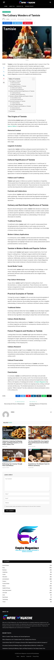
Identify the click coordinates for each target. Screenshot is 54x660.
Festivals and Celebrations (18, 89)
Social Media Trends (16, 97)
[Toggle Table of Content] (32, 79)
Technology (5, 599)
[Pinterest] (3, 78)
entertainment (5, 579)
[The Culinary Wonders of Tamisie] (27, 42)
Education (4, 576)
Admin (8, 19)
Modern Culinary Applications (18, 94)
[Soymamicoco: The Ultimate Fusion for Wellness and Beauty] (40, 455)
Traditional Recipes (16, 92)
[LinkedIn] (3, 75)
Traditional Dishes (16, 102)
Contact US (20, 6)
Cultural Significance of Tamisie (17, 86)
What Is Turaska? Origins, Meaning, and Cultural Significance (16, 636)
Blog (3, 567)
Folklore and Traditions (17, 87)
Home (5, 6)
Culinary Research (16, 107)
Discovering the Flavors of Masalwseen (14, 403)
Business (4, 570)
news (3, 594)
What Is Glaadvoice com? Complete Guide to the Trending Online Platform (19, 639)
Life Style (4, 592)
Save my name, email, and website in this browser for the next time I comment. (23, 506)
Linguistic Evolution (16, 84)
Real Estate (5, 597)
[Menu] (4, 2)
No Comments (21, 19)
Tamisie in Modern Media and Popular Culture (21, 96)
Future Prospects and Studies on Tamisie (20, 106)
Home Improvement (6, 590)
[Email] (3, 82)
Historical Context (16, 82)
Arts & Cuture (5, 565)
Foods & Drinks (6, 11)
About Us (12, 6)
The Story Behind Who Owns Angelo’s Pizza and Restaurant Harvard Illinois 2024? (38, 443)
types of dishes (12, 126)
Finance (4, 581)
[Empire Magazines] (27, 2)
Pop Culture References (17, 99)
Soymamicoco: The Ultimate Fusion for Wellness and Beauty (39, 464)
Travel (3, 601)
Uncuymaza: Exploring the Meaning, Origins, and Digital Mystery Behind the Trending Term (22, 645)
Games (4, 585)
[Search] (50, 2)
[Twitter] (3, 71)
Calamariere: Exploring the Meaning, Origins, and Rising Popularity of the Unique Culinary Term (12, 443)
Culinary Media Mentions (17, 104)
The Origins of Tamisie (15, 81)
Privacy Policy (29, 6)
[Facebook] (3, 68)
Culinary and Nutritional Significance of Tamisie (22, 91)
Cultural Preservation (17, 109)
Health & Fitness (6, 588)
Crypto (4, 574)
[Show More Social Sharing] (34, 23)
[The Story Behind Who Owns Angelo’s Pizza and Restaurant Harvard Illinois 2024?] (40, 432)
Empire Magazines (41, 382)
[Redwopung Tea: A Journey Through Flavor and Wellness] (14, 455)
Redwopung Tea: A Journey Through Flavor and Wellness (12, 464)
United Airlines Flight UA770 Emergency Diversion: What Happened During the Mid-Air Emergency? (24, 642)
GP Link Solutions (35, 653)
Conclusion (12, 111)
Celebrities (4, 572)
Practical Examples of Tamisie (17, 101)
